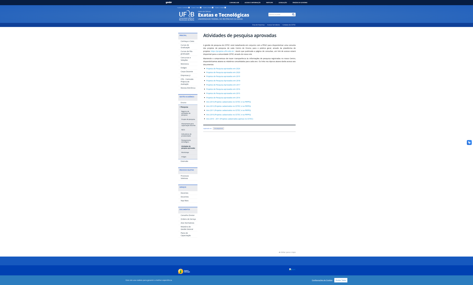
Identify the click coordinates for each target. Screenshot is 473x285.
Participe (269, 2)
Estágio (184, 68)
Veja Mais (185, 200)
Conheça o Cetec (187, 41)
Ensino (183, 102)
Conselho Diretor (188, 215)
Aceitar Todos (341, 280)
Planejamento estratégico (186, 141)
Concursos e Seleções (186, 58)
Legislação (283, 2)
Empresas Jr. (186, 75)
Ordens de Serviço (188, 219)
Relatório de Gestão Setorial (187, 228)
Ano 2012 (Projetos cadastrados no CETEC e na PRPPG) (228, 106)
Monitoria (185, 64)
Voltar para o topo (288, 252)
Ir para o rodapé (220, 7)
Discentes (185, 197)
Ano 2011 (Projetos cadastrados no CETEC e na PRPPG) (228, 110)
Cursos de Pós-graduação (187, 52)
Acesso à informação (253, 2)
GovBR (169, 2)
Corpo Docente (187, 71)
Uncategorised (218, 128)
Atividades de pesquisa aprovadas (188, 147)
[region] (236, 280)
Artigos (183, 157)
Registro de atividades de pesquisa (185, 113)
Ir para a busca (208, 7)
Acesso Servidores (273, 25)
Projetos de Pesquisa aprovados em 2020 (223, 72)
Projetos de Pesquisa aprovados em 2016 (223, 89)
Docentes (184, 193)
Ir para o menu (196, 7)
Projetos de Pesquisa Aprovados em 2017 (223, 85)
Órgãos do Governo (300, 2)
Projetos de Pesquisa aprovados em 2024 (223, 68)
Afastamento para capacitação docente (188, 124)
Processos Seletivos (185, 177)
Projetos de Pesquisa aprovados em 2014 (223, 97)
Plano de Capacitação (186, 234)
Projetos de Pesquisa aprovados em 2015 (223, 93)
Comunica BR (234, 2)
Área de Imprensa (258, 25)
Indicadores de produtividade (186, 135)
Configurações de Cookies (322, 280)
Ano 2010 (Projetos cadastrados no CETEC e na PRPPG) (228, 114)
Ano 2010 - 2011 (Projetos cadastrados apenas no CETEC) (229, 119)
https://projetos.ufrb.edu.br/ (222, 51)
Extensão (184, 161)
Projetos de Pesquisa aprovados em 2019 (223, 76)
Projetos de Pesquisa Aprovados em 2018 (223, 80)
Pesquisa (184, 107)
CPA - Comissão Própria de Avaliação (187, 81)
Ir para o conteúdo (183, 7)
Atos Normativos (187, 223)
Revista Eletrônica (188, 88)
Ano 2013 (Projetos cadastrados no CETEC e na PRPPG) (228, 102)
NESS (183, 130)
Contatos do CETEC (289, 25)
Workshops (185, 152)
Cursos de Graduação (185, 46)
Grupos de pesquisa (188, 119)
